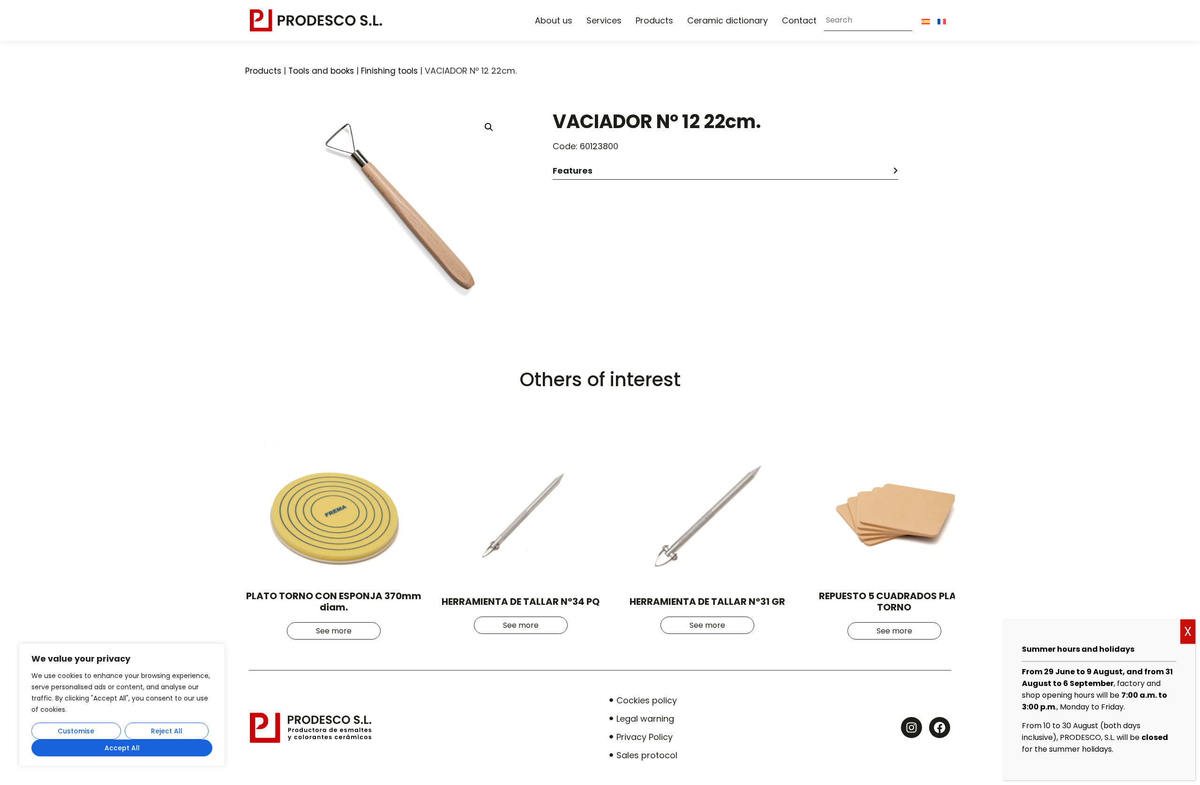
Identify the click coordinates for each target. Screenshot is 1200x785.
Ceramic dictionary (727, 20)
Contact (799, 20)
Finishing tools (389, 70)
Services (604, 20)
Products (654, 20)
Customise (76, 731)
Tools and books (321, 70)
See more (334, 630)
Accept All (122, 748)
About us (553, 20)
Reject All (166, 731)
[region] (122, 704)
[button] (488, 127)
